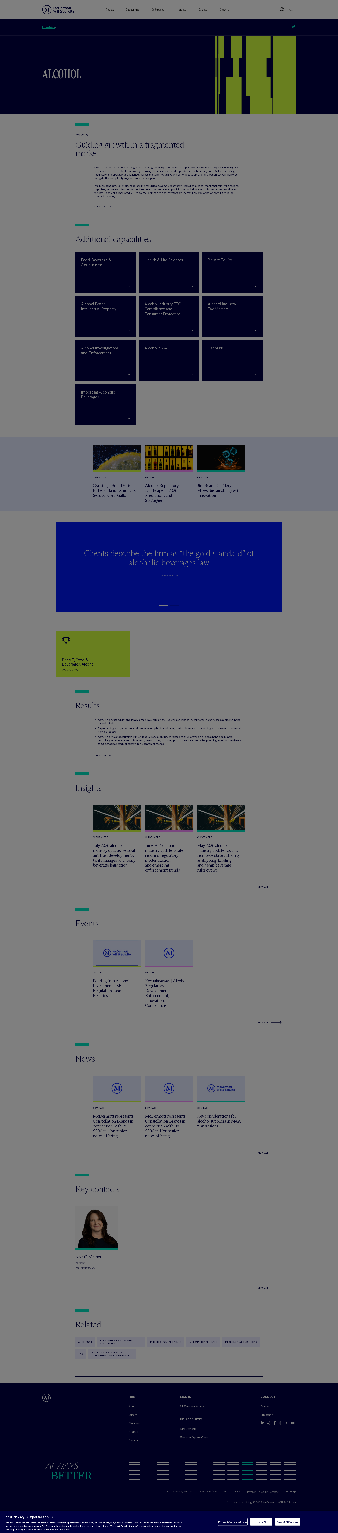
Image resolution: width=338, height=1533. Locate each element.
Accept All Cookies (287, 1521)
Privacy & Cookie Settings (232, 1521)
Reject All (261, 1521)
